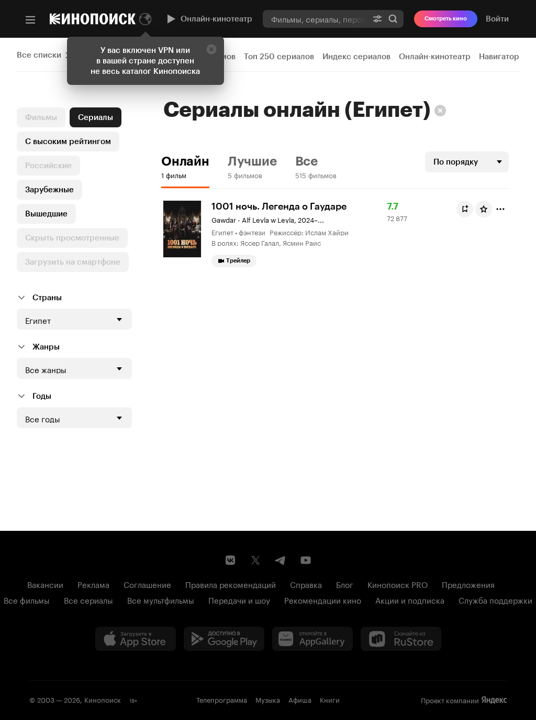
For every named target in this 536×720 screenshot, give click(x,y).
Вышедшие (46, 214)
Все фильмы (27, 599)
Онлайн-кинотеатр (216, 19)
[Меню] (30, 20)
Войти (497, 19)
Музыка (267, 699)
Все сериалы (88, 599)
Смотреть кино (446, 18)
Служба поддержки (495, 599)
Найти (393, 18)
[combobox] (315, 18)
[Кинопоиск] (93, 19)
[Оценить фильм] (483, 209)
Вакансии (45, 583)
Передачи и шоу (239, 599)
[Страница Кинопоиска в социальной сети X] (255, 560)
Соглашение (147, 583)
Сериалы (95, 117)
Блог (344, 583)
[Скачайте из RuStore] (401, 639)
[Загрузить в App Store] (135, 639)
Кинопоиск (102, 699)
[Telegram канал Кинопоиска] (280, 560)
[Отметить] (500, 209)
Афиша (299, 699)
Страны (47, 297)
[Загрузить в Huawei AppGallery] (312, 639)
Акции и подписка (409, 599)
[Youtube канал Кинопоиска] (305, 560)
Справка (306, 583)
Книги (330, 699)
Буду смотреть (464, 209)
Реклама (93, 583)
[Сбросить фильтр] (440, 110)
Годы (41, 396)
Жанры (46, 347)
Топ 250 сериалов (279, 56)
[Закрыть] (211, 49)
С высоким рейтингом (68, 141)
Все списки (39, 55)
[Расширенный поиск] (377, 18)
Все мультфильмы (160, 599)
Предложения (468, 583)
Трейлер (238, 260)
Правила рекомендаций (230, 583)
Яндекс (494, 700)
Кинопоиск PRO (397, 583)
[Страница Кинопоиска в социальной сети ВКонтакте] (230, 560)
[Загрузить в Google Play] (224, 639)
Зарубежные (49, 189)
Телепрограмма (221, 699)
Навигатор (499, 56)
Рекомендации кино (322, 599)
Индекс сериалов (356, 56)
